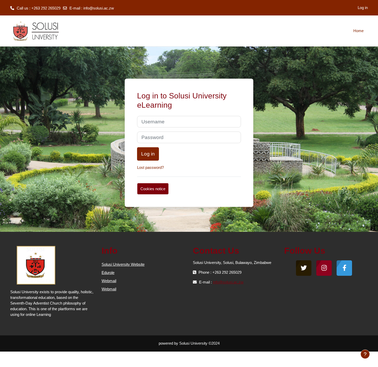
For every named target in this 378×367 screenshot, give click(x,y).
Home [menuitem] (358, 31)
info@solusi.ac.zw (98, 8)
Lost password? (150, 167)
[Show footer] (365, 354)
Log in (363, 7)
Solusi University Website (123, 264)
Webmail (109, 281)
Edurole (108, 272)
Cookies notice (152, 189)
